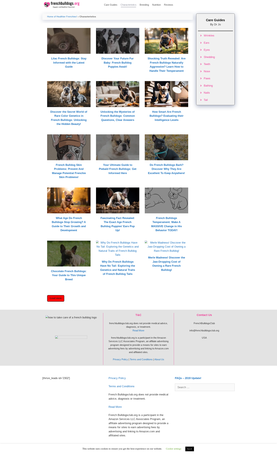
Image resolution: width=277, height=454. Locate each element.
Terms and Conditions (141, 359)
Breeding (144, 4)
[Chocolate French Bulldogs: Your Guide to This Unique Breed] (69, 264)
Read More (138, 330)
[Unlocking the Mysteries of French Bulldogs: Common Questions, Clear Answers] (117, 104)
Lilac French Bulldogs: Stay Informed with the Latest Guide (68, 62)
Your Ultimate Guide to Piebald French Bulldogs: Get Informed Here (117, 169)
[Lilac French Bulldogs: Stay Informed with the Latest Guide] (69, 51)
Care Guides (110, 4)
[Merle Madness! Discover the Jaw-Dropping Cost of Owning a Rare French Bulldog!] (166, 250)
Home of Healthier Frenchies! (62, 16)
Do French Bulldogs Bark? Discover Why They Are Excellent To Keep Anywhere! (166, 169)
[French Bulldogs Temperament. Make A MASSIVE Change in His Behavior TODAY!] (166, 211)
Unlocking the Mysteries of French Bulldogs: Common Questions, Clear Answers (118, 116)
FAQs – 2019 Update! (188, 378)
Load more (56, 298)
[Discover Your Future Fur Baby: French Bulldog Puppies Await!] (117, 51)
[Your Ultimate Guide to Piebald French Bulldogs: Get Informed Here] (117, 158)
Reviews (168, 4)
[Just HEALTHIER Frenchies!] (62, 5)
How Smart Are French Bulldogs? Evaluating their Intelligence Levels (167, 116)
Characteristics (128, 4)
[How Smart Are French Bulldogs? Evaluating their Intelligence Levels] (166, 104)
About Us (159, 359)
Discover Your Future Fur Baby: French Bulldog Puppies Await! (117, 62)
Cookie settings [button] (173, 448)
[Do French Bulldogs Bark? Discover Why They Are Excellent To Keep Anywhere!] (166, 158)
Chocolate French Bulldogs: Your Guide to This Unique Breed (69, 275)
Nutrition (156, 4)
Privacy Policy (120, 359)
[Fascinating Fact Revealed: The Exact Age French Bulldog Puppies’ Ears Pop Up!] (117, 211)
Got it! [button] (189, 449)
